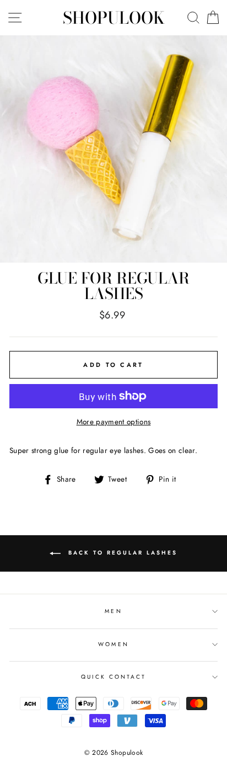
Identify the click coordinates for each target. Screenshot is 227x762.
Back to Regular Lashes (121, 553)
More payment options (114, 421)
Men (113, 611)
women (113, 644)
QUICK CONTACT (114, 677)
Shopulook (114, 17)
